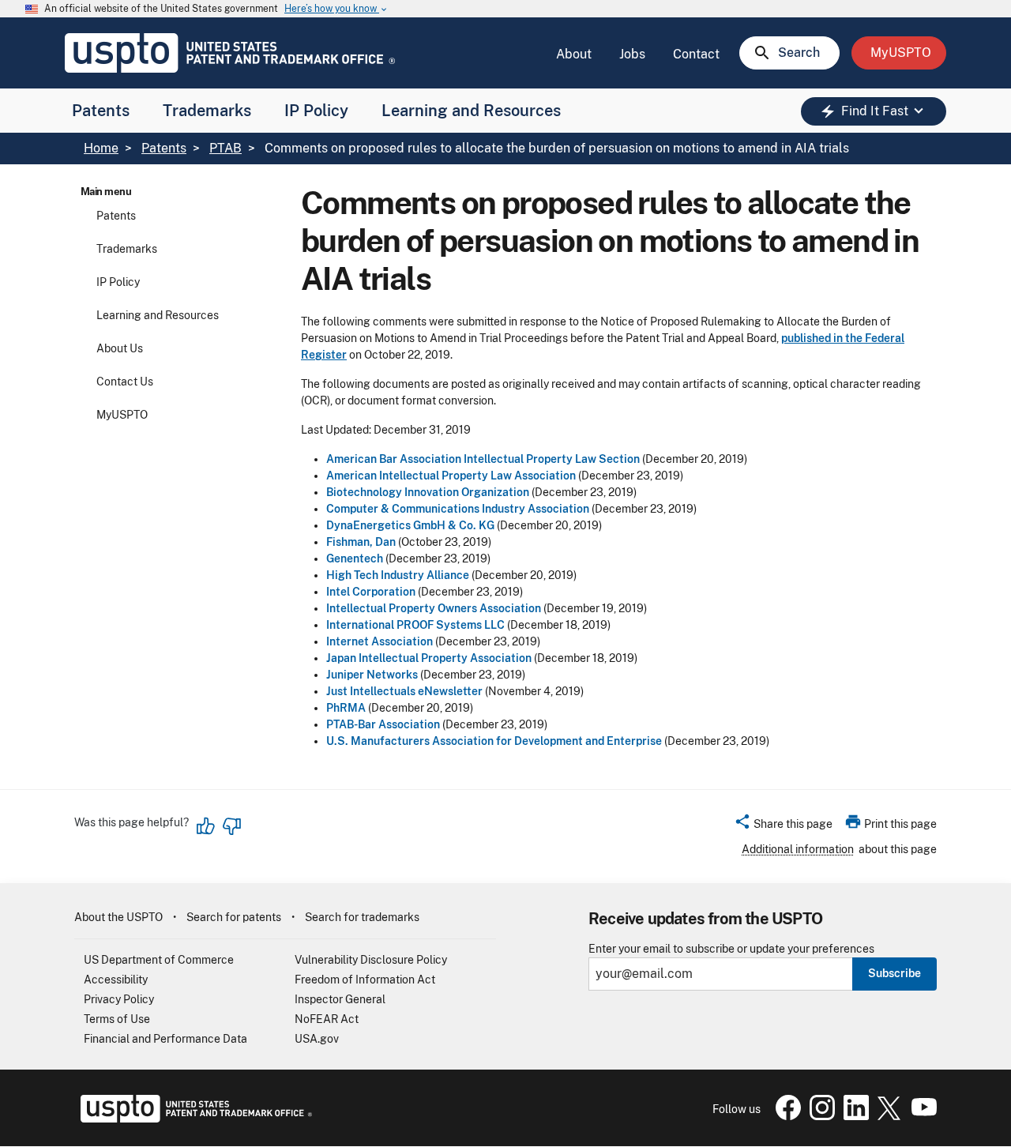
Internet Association (379, 641)
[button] (783, 826)
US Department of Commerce (159, 959)
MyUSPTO (122, 414)
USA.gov (317, 1038)
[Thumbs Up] (206, 826)
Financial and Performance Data (165, 1038)
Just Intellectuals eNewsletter (404, 691)
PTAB (225, 148)
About (574, 54)
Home (101, 148)
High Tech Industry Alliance (397, 575)
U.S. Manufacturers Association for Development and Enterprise (494, 741)
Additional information (798, 849)
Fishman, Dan (361, 542)
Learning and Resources (471, 110)
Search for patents (233, 917)
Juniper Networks (372, 674)
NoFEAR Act (327, 1019)
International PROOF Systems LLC (415, 625)
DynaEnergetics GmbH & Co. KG (410, 525)
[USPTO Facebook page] (785, 1116)
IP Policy (316, 110)
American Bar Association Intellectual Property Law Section (483, 459)
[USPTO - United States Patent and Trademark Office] (193, 1118)
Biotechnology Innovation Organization (427, 492)
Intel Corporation (370, 591)
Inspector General (340, 999)
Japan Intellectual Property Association (429, 658)
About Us (119, 348)
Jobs (632, 54)
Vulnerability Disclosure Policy (371, 959)
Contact (696, 54)
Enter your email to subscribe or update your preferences (731, 949)
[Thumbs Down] (231, 826)
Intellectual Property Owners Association (433, 608)
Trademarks (207, 110)
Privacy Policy (119, 999)
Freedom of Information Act (365, 979)
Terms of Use (117, 1019)
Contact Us (124, 381)
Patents (101, 110)
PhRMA (346, 707)
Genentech (354, 558)
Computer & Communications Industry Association (457, 508)
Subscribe (894, 973)
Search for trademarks (362, 917)
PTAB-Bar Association (383, 724)
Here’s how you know (336, 9)
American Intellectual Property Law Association (451, 475)
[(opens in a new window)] (819, 1116)
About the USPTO (118, 917)
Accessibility (116, 979)
